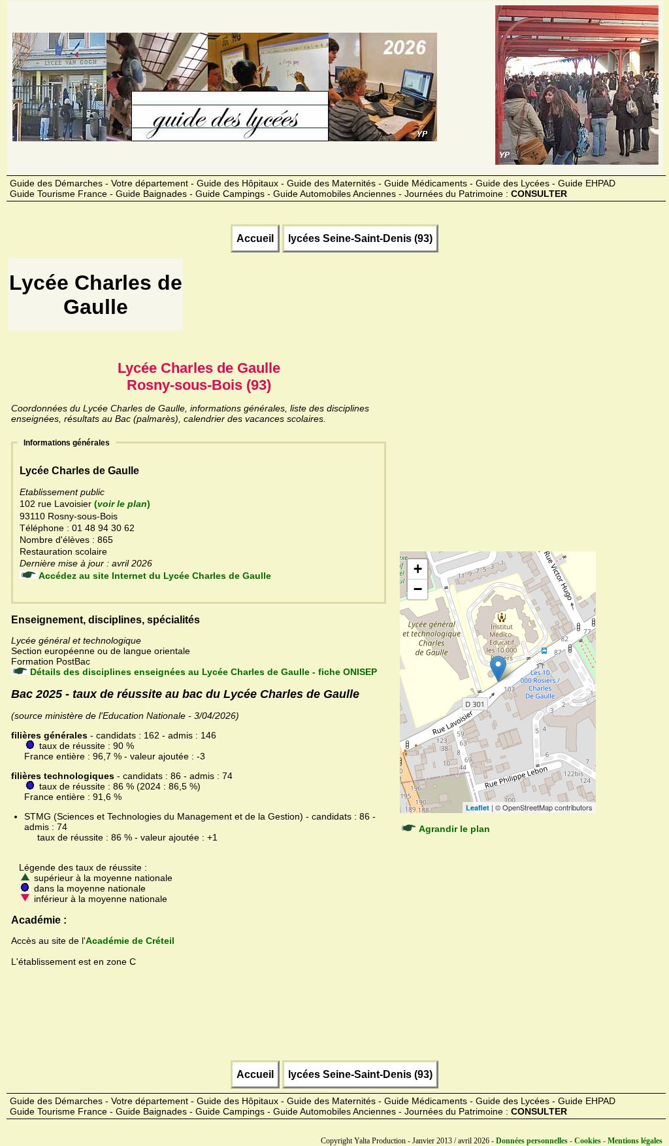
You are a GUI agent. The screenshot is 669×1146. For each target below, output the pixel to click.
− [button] (418, 589)
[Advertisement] (423, 298)
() (122, 503)
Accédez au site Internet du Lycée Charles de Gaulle (155, 575)
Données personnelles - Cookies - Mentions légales (579, 1140)
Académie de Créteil (130, 940)
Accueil (255, 238)
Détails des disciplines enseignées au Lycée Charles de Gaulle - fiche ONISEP (203, 672)
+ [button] (418, 569)
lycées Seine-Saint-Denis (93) (360, 238)
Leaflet (477, 807)
